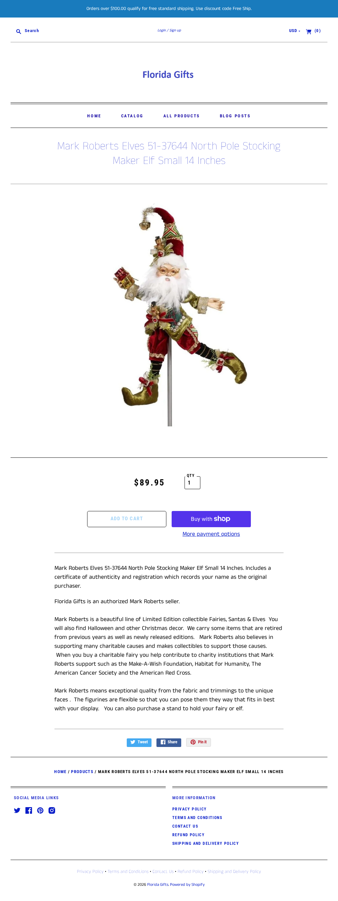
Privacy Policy (189, 809)
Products (82, 771)
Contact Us (185, 826)
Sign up (175, 30)
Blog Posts (235, 115)
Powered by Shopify (187, 884)
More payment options (211, 534)
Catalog (132, 115)
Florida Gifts (157, 884)
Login (161, 30)
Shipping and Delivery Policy (205, 843)
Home (94, 115)
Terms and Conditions (197, 817)
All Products (181, 115)
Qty (191, 475)
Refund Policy (188, 835)
